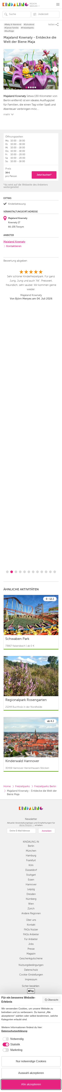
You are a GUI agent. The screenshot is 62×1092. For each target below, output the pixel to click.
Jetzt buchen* (44, 174)
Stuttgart (31, 875)
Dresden (31, 894)
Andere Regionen (31, 913)
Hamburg (31, 855)
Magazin (31, 953)
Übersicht (53, 999)
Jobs (31, 944)
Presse (31, 949)
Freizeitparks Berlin (45, 786)
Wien (31, 904)
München (31, 851)
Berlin (31, 846)
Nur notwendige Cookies (31, 1061)
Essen (31, 879)
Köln (31, 865)
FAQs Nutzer (31, 929)
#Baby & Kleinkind (12, 24)
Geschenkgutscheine (31, 958)
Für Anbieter (31, 939)
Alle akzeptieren (31, 1084)
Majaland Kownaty (14, 241)
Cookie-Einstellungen (31, 974)
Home (7, 786)
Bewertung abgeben (15, 260)
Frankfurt (31, 860)
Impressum (31, 979)
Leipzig (31, 889)
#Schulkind (29, 24)
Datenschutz (31, 970)
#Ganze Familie (11, 28)
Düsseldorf (31, 870)
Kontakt (31, 925)
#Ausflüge (9, 31)
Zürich (31, 908)
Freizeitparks (22, 786)
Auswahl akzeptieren (31, 1073)
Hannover (31, 884)
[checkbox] (12, 1039)
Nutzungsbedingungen (31, 965)
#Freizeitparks (27, 28)
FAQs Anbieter (31, 934)
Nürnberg (31, 899)
